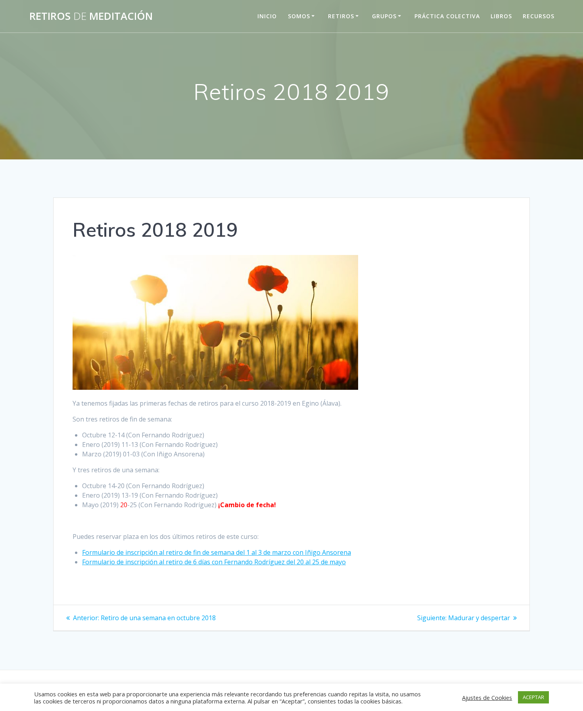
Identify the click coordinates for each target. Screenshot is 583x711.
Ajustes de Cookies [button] (487, 697)
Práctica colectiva (447, 16)
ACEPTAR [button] (533, 697)
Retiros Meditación (91, 16)
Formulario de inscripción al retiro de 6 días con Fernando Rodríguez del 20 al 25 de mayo (214, 562)
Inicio (267, 16)
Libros (501, 16)
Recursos (538, 16)
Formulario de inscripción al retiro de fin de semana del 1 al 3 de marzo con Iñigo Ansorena (216, 552)
